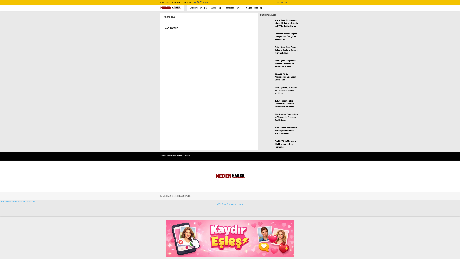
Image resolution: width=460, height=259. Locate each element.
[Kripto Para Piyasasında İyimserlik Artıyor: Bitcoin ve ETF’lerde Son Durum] (266, 26)
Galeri (435, 18)
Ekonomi (435, 65)
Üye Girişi (436, 38)
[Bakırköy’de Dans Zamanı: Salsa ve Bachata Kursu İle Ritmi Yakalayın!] (266, 52)
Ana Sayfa (437, 13)
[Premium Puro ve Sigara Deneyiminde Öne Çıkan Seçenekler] (266, 39)
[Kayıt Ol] (295, 8)
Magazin (435, 84)
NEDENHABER (184, 196)
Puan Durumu (438, 118)
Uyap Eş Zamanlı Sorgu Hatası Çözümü (20, 201)
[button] (185, 8)
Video (435, 23)
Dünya (434, 74)
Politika (435, 69)
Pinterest (445, 166)
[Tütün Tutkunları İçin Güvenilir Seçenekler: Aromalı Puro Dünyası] (266, 106)
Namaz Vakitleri (439, 113)
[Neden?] (170, 9)
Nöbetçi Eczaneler (442, 103)
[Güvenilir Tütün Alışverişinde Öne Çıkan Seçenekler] (266, 79)
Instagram (445, 152)
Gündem (435, 60)
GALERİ (164, 2)
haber (2, 201)
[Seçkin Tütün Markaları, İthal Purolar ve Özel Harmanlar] (266, 146)
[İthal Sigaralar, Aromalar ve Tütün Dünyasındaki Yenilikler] (266, 93)
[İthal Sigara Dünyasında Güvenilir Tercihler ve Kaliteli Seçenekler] (266, 66)
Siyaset (240, 8)
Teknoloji (436, 93)
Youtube (445, 159)
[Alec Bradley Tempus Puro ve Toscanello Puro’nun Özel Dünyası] (266, 120)
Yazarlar (436, 28)
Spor (434, 79)
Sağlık (434, 89)
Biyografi (204, 8)
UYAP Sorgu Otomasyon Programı (230, 204)
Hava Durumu (438, 108)
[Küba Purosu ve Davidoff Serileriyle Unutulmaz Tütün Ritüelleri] (266, 133)
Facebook (445, 142)
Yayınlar (436, 49)
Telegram (445, 172)
